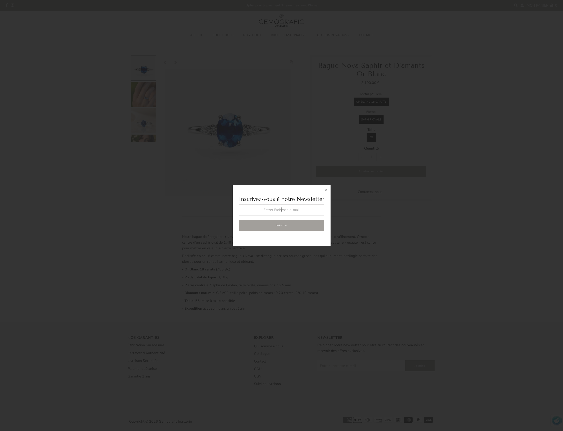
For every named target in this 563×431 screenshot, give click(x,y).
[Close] (326, 190)
